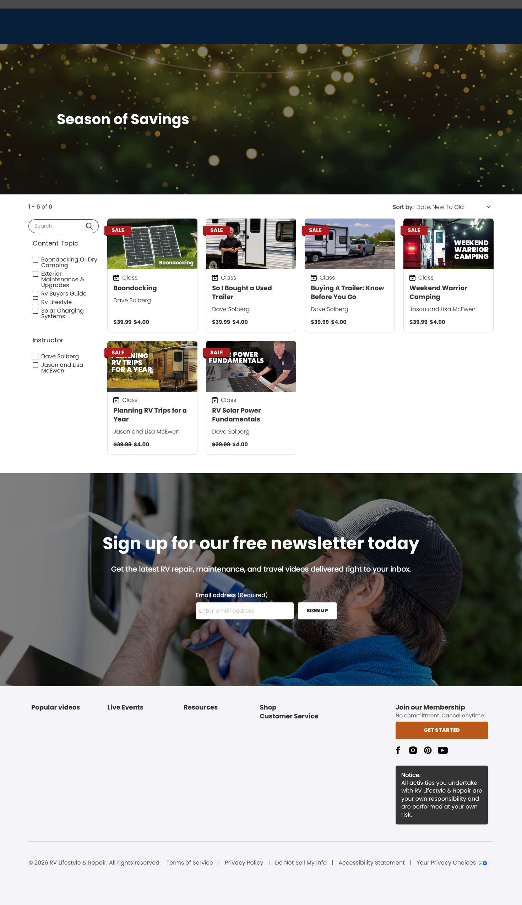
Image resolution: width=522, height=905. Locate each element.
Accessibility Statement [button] (371, 863)
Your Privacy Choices (446, 863)
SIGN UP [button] (317, 610)
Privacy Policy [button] (244, 863)
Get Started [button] (442, 730)
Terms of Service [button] (190, 863)
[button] (89, 226)
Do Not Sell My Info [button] (301, 863)
